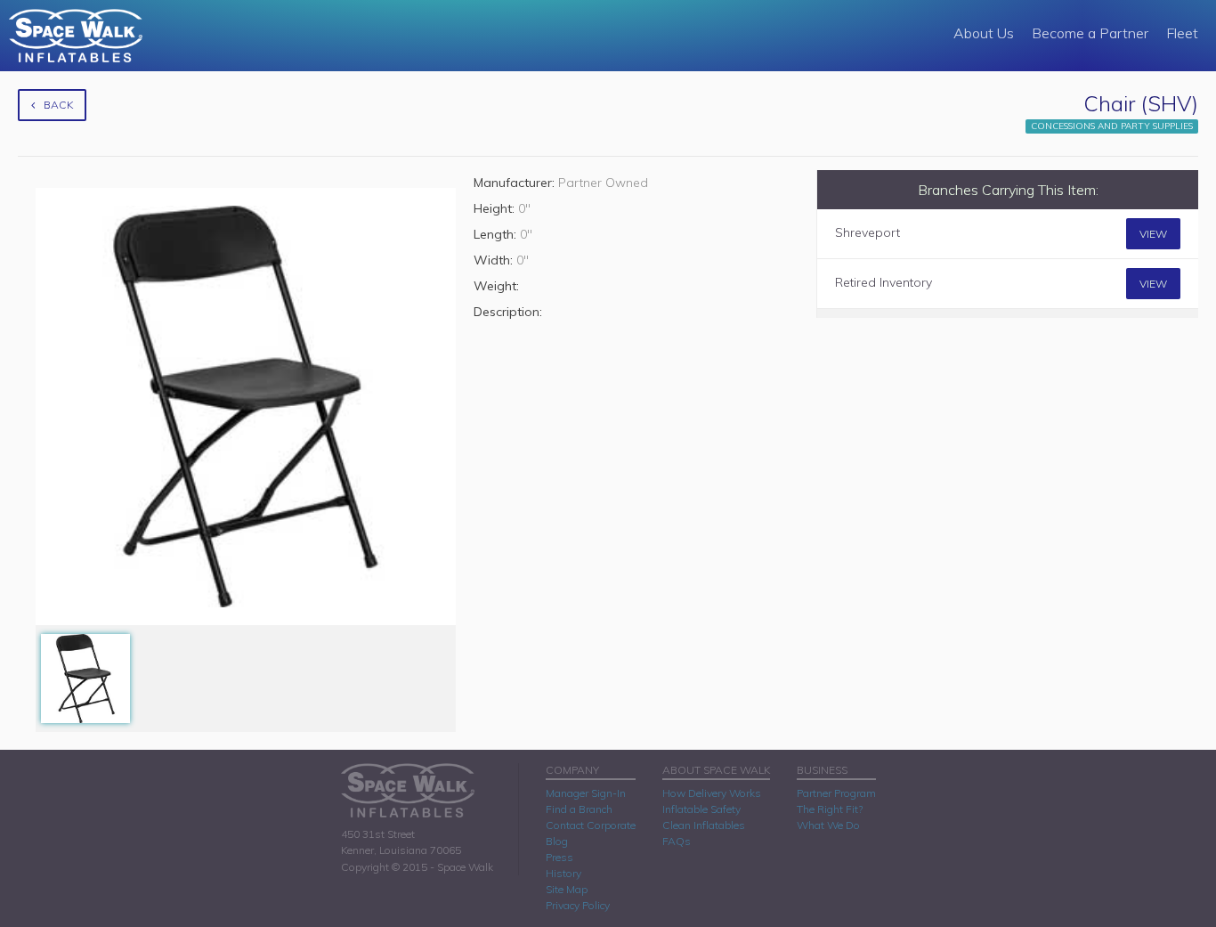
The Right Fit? (830, 809)
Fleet (1182, 33)
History (563, 873)
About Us (983, 33)
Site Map (567, 889)
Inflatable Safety (701, 809)
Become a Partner (1090, 33)
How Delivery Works (711, 793)
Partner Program (836, 793)
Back (58, 104)
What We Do (828, 825)
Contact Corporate (591, 825)
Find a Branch (579, 809)
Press (559, 857)
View (1153, 233)
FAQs (676, 841)
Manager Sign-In (586, 793)
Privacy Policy (578, 905)
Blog (557, 841)
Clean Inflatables (703, 825)
